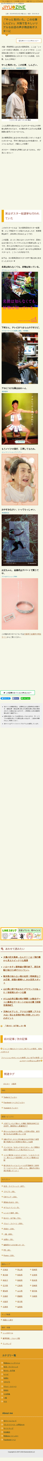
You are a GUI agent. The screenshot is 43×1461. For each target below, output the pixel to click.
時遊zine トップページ (12, 1363)
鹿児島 (34, 1291)
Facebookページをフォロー (14, 1103)
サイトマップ (8, 1428)
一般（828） (8, 1234)
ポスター (6, 1084)
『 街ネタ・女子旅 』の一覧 (15, 1026)
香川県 (19, 1302)
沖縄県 (34, 1296)
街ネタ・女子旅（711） (13, 1218)
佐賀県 (34, 1275)
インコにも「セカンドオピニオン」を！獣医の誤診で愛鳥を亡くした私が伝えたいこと (22, 1148)
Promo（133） (9, 1255)
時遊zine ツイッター (11, 1436)
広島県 (19, 1286)
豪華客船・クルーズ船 (11, 1338)
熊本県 (34, 1280)
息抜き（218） (9, 1229)
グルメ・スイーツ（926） (14, 1224)
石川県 (5, 1286)
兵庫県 (5, 1307)
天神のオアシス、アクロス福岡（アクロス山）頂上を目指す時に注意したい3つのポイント (21, 1014)
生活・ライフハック (11, 1367)
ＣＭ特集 (7, 1394)
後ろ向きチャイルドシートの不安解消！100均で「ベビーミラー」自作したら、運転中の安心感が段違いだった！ (22, 1168)
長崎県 (34, 1270)
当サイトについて (10, 1421)
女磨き (6, 1378)
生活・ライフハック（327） (14, 1186)
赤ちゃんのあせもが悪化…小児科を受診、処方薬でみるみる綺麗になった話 (22, 1132)
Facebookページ (10, 1440)
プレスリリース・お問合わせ (14, 1425)
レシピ (6, 1374)
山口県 (19, 1291)
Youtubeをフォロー (11, 1108)
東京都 (5, 1275)
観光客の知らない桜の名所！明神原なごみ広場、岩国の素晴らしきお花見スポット (21, 979)
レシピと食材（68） (11, 1213)
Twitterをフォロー (10, 1097)
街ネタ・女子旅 (9, 1370)
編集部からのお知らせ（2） (14, 1245)
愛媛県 (19, 1296)
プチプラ (7, 1382)
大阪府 (13, 1084)
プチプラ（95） (10, 1192)
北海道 (5, 1270)
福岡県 (19, 1307)
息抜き (6, 1390)
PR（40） (7, 1250)
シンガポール (8, 1333)
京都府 (5, 1296)
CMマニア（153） (11, 1197)
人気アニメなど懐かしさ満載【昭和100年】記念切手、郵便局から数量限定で (21, 1125)
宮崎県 (34, 1286)
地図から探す (8, 1320)
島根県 (19, 1280)
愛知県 (5, 1291)
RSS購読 (7, 1432)
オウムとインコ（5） (12, 1207)
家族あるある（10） (11, 1202)
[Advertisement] (21, 179)
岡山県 (19, 1270)
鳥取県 (19, 1275)
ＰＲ (5, 1402)
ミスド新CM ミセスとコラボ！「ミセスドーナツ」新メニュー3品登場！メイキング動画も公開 (21, 1157)
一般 (5, 1398)
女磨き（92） (9, 1239)
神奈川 (5, 1280)
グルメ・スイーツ (10, 1386)
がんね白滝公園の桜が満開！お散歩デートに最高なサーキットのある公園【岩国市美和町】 (21, 1002)
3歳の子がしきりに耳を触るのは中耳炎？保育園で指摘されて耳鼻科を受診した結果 (21, 1140)
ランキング (7, 1344)
